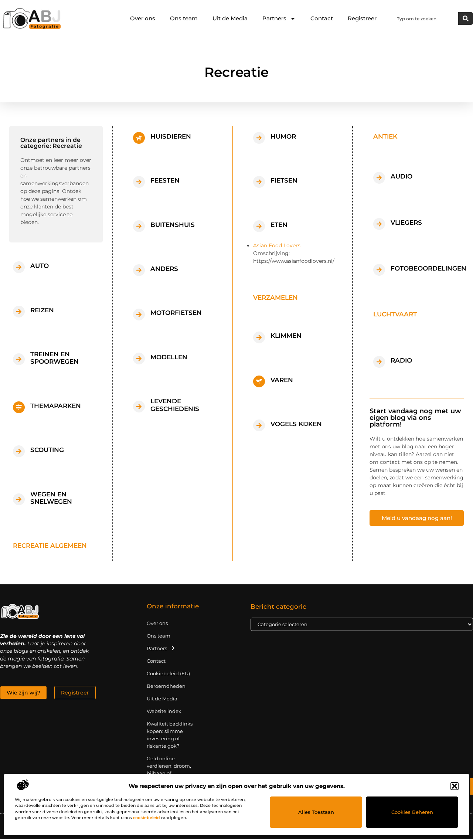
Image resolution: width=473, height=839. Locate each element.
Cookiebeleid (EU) (168, 673)
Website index (164, 711)
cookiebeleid (146, 817)
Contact (321, 18)
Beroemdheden (166, 686)
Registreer (362, 18)
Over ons (142, 18)
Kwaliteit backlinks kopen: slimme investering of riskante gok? (170, 735)
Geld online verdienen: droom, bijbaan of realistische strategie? (169, 773)
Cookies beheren (412, 812)
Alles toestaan (316, 812)
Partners (274, 18)
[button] (454, 786)
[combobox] (425, 18)
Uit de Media (230, 18)
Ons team (184, 18)
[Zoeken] (465, 18)
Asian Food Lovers (276, 245)
